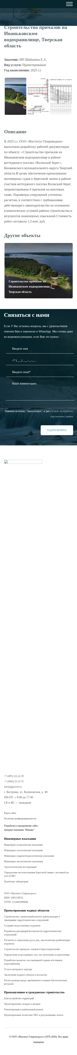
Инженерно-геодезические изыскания (23, 844)
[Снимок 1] (38, 96)
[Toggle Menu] (60, 4)
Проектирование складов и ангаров (22, 1004)
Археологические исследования (20, 867)
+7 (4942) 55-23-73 (14, 781)
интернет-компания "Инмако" (19, 829)
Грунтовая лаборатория (16, 881)
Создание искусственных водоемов (22, 925)
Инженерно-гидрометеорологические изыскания (29, 855)
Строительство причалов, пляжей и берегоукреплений (32, 949)
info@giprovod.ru (13, 786)
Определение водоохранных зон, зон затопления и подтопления (37, 954)
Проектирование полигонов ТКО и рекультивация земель (33, 1015)
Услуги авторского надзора (18, 969)
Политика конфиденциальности (20, 818)
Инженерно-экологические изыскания (23, 861)
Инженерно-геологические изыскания (23, 850)
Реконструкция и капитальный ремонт (23, 1009)
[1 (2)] (15, 96)
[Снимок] (60, 96)
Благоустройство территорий (19, 998)
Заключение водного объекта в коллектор (25, 974)
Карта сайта (10, 813)
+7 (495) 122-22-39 (14, 776)
